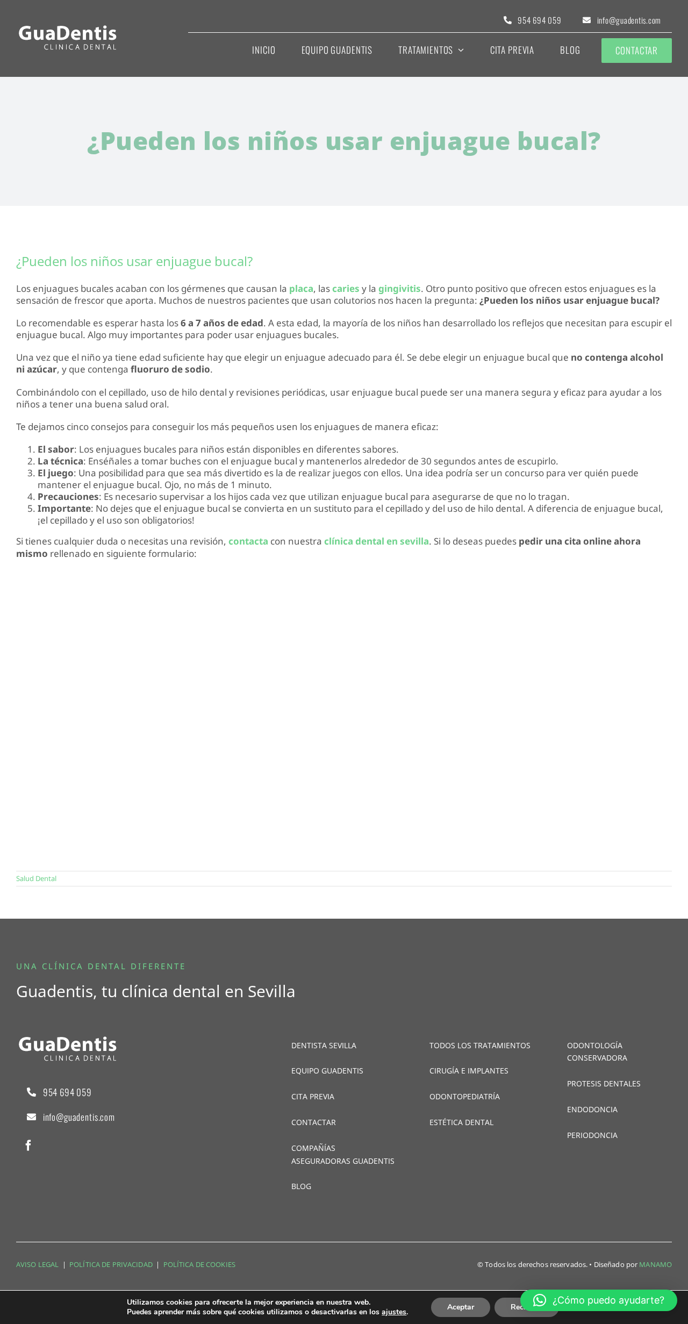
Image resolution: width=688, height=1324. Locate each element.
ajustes (394, 1312)
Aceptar (460, 1307)
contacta (248, 541)
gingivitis (399, 288)
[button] (598, 1300)
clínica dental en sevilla (376, 541)
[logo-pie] (67, 29)
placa (301, 288)
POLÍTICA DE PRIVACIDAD (111, 1264)
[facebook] (28, 1145)
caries (346, 288)
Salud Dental (36, 878)
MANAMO (655, 1264)
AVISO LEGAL (37, 1264)
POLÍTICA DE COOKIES (199, 1264)
